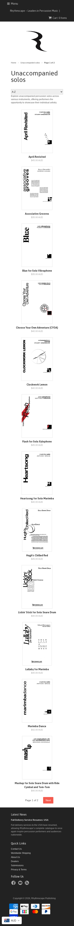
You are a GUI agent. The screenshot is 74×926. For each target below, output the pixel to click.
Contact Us (16, 849)
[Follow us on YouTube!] (21, 884)
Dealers (15, 861)
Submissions (17, 865)
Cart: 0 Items (60, 18)
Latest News (19, 814)
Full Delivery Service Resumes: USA (29, 820)
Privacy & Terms (19, 869)
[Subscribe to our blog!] (27, 884)
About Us (15, 857)
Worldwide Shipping (21, 853)
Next (48, 800)
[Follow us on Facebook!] (14, 884)
